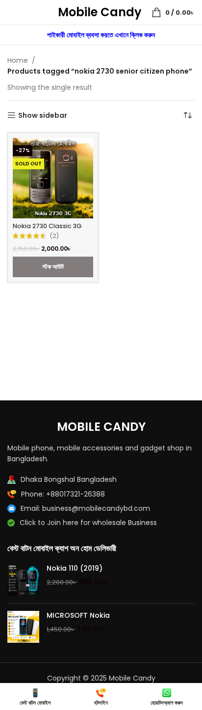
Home (17, 60)
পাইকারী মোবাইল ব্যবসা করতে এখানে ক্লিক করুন (101, 35)
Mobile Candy (100, 12)
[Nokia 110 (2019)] (23, 580)
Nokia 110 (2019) (74, 568)
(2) (54, 236)
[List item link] (101, 494)
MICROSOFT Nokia (78, 615)
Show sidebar (42, 115)
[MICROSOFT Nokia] (23, 627)
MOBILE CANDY (101, 427)
